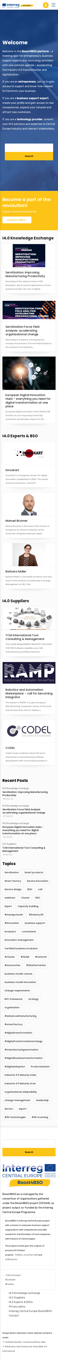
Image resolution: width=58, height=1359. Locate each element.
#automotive (12, 965)
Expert (8, 906)
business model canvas (18, 973)
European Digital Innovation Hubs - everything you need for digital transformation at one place (23, 830)
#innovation (12, 923)
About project (14, 1275)
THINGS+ (19, 1255)
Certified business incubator (21, 948)
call (40, 889)
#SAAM (25, 956)
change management (17, 1100)
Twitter (10, 1284)
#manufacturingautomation (21, 1049)
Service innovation (37, 881)
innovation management (19, 940)
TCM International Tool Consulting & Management (23, 849)
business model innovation (20, 982)
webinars (10, 897)
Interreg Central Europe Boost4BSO (30, 1311)
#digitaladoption (15, 1066)
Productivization (40, 1066)
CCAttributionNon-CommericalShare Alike (25, 1342)
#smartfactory (14, 1024)
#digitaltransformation (18, 1032)
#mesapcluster (14, 914)
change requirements (17, 990)
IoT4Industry (11, 1259)
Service (9, 1108)
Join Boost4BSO (16, 220)
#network (41, 956)
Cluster (25, 897)
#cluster (10, 956)
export (22, 1108)
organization (12, 1007)
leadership (42, 1100)
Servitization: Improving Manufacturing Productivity (25, 793)
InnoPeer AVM (31, 1255)
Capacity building (28, 906)
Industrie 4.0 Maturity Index (20, 1075)
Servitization (12, 872)
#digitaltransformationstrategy (23, 1041)
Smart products (33, 872)
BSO (37, 897)
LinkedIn (11, 1279)
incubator (10, 931)
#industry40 (36, 914)
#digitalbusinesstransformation (24, 1058)
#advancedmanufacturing (20, 1016)
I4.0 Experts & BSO (20, 436)
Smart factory (13, 881)
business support (35, 923)
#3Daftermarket (36, 965)
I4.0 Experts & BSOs (21, 1302)
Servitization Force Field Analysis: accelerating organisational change (23, 811)
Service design (13, 889)
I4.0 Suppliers (15, 601)
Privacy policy (17, 1306)
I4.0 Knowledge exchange (28, 238)
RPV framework (14, 999)
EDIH (29, 889)
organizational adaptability (21, 1091)
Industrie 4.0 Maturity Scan (20, 1083)
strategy (33, 999)
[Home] (17, 4)
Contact (14, 1315)
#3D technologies (15, 1117)
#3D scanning (40, 1117)
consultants (29, 931)
